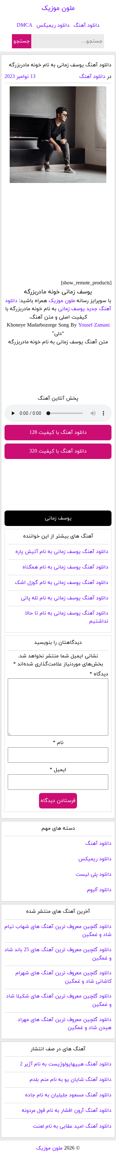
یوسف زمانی (71, 308)
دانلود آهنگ (86, 25)
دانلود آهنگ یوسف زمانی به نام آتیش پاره (61, 551)
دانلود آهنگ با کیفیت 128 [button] (58, 432)
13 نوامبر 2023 (20, 76)
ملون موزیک (58, 8)
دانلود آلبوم (99, 889)
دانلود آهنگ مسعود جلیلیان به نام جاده (68, 1095)
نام (58, 742)
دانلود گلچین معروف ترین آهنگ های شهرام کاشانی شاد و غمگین (63, 977)
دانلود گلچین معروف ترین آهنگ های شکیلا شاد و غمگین (58, 1000)
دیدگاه (99, 674)
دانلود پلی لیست (93, 874)
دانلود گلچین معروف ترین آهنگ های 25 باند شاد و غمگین (58, 954)
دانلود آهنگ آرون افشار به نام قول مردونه (66, 1110)
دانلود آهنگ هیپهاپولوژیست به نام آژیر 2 (65, 1064)
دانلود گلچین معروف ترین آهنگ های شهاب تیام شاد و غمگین (58, 931)
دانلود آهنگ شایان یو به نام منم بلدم (70, 1079)
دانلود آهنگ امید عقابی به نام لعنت (72, 1126)
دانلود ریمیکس (53, 25)
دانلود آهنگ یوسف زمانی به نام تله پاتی (64, 598)
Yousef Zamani (94, 325)
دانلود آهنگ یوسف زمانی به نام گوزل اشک (61, 582)
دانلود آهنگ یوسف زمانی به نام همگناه (65, 567)
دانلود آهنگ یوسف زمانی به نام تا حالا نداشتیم (66, 617)
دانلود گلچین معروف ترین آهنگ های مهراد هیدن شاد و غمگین (64, 1024)
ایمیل (58, 769)
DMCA (25, 25)
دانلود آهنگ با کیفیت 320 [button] (58, 451)
